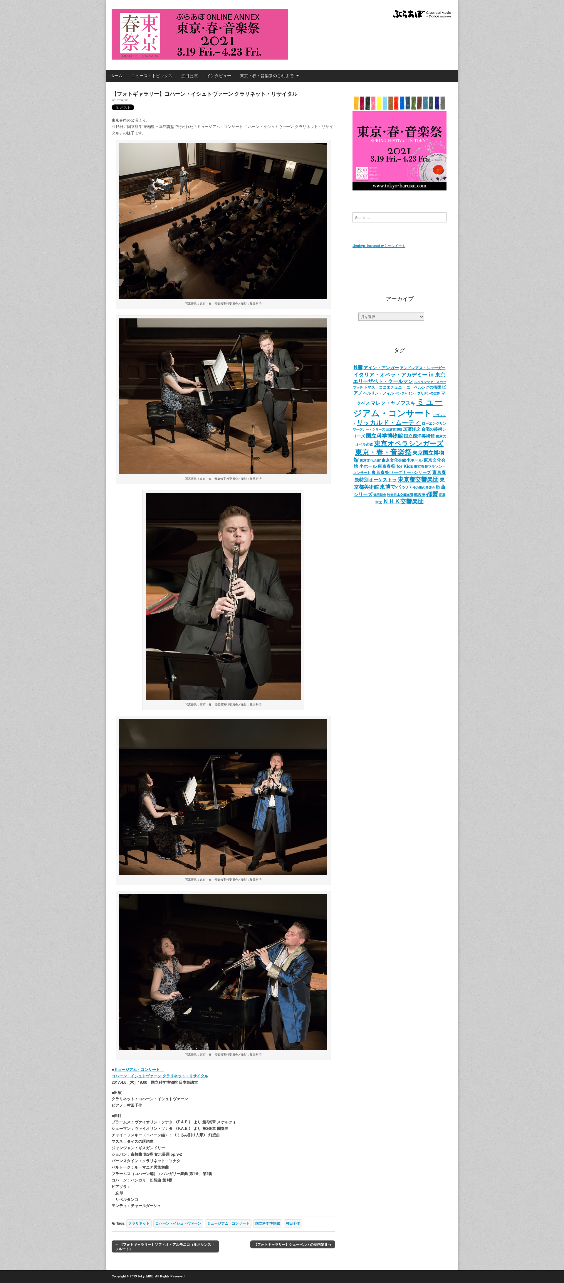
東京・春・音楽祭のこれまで (266, 75)
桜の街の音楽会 (423, 487)
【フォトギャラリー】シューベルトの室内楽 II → (292, 1244)
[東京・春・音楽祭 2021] (200, 30)
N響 (358, 367)
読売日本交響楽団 (400, 494)
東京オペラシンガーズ (409, 443)
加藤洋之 (412, 429)
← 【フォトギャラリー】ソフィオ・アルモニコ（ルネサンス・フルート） (165, 1246)
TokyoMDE (145, 1276)
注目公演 (189, 75)
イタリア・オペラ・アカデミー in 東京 (399, 374)
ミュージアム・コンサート (228, 1223)
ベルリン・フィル (378, 393)
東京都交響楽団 (418, 479)
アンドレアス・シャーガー (423, 367)
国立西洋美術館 (419, 436)
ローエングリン (434, 423)
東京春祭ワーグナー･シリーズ (401, 472)
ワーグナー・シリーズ (369, 429)
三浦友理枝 (394, 429)
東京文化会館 (370, 460)
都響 (432, 493)
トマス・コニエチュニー (385, 387)
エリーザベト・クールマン (383, 380)
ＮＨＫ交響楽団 (403, 501)
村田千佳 (293, 1223)
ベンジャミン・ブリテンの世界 (417, 393)
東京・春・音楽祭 (383, 452)
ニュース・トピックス (151, 75)
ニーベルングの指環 (424, 387)
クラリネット (139, 1223)
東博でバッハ (396, 486)
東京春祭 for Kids (395, 466)
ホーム (116, 75)
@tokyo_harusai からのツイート (378, 245)
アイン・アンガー (381, 367)
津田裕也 (379, 494)
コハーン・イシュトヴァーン (178, 1223)
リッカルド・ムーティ (389, 422)
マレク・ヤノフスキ (393, 402)
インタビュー (219, 75)
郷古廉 (419, 494)
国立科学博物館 (267, 1223)
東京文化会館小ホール (402, 460)
